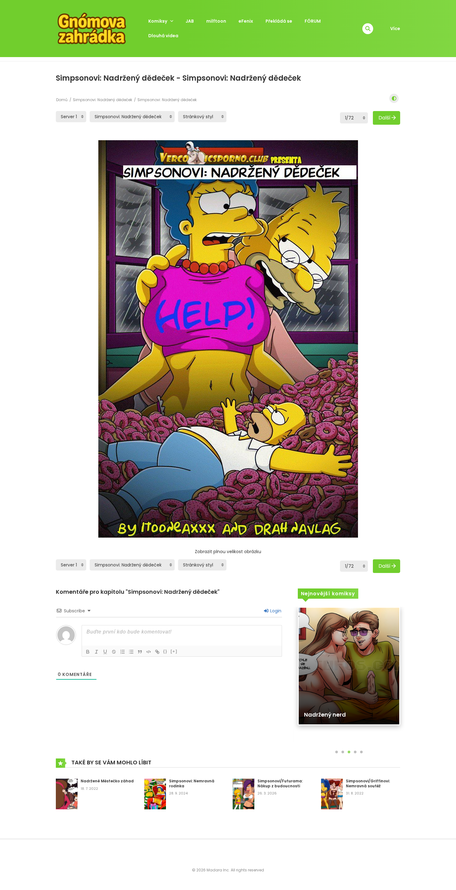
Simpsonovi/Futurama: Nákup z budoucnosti (280, 783)
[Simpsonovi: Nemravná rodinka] (155, 793)
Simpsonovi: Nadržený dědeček (102, 99)
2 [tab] (343, 752)
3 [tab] (349, 752)
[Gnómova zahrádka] (92, 28)
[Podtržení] (105, 651)
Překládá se (279, 21)
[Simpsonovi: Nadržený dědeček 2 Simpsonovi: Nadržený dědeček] (132, 116)
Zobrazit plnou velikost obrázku (228, 551)
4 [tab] (355, 752)
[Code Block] (148, 651)
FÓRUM (313, 21)
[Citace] (140, 651)
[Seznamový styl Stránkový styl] (202, 116)
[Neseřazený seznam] (131, 651)
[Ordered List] (122, 651)
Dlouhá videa (163, 36)
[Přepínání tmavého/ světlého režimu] (394, 98)
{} (165, 651)
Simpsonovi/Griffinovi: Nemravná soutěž (368, 783)
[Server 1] (71, 116)
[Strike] (114, 651)
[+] (174, 651)
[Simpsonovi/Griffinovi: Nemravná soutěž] (332, 793)
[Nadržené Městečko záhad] (67, 793)
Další (384, 117)
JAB (190, 21)
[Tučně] (87, 651)
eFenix (246, 21)
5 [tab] (361, 752)
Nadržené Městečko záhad (107, 781)
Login (275, 611)
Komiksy (157, 21)
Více (395, 28)
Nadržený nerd (325, 714)
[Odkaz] (157, 651)
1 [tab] (336, 752)
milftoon (216, 21)
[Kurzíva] (96, 651)
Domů (62, 99)
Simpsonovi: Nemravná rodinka (191, 783)
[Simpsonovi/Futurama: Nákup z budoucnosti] (243, 793)
